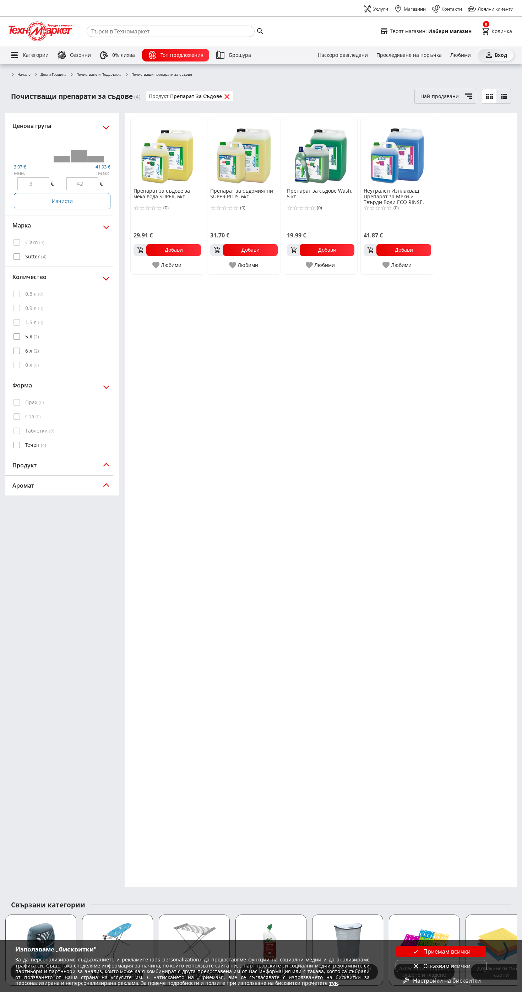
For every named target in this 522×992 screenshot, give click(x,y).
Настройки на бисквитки (447, 981)
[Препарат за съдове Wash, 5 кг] (320, 153)
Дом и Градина (53, 75)
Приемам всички (447, 951)
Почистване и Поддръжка (98, 75)
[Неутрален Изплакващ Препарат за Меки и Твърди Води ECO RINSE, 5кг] (397, 153)
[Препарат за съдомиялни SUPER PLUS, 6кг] (244, 153)
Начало (24, 75)
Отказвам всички (447, 966)
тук (333, 983)
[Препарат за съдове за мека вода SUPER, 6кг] (167, 153)
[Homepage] (40, 31)
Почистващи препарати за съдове (161, 75)
